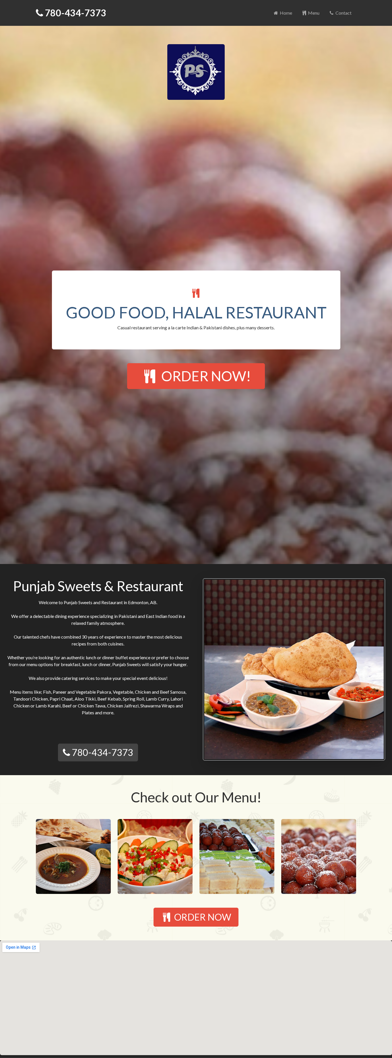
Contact (343, 12)
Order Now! (205, 376)
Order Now (201, 917)
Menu (313, 12)
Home (285, 12)
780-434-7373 (74, 12)
